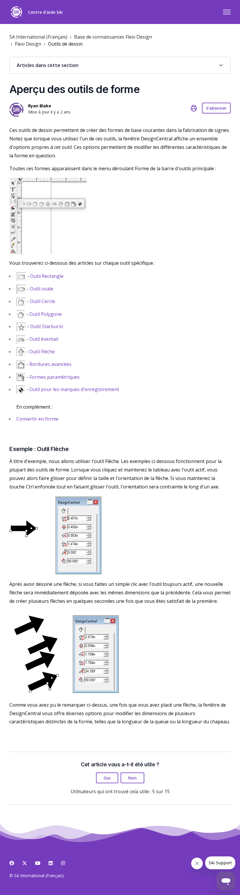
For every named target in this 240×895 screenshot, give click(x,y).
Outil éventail (43, 339)
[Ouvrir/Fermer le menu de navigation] (227, 12)
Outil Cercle (42, 301)
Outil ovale (41, 288)
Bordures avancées (50, 364)
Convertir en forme (37, 419)
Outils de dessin (65, 44)
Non (132, 778)
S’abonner (216, 108)
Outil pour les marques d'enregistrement (74, 389)
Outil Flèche (42, 351)
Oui (107, 778)
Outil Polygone (45, 314)
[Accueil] (16, 12)
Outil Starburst (46, 326)
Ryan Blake (39, 106)
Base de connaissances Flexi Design (113, 37)
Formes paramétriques (55, 377)
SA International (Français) (38, 37)
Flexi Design (28, 44)
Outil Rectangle (47, 276)
